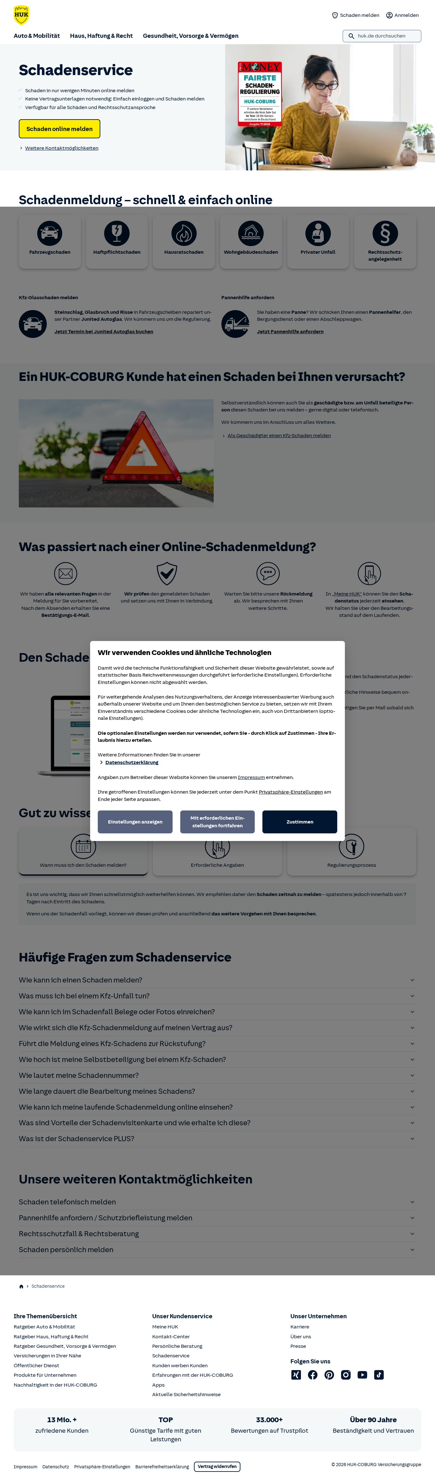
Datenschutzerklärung (131, 762)
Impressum (251, 777)
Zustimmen (300, 822)
